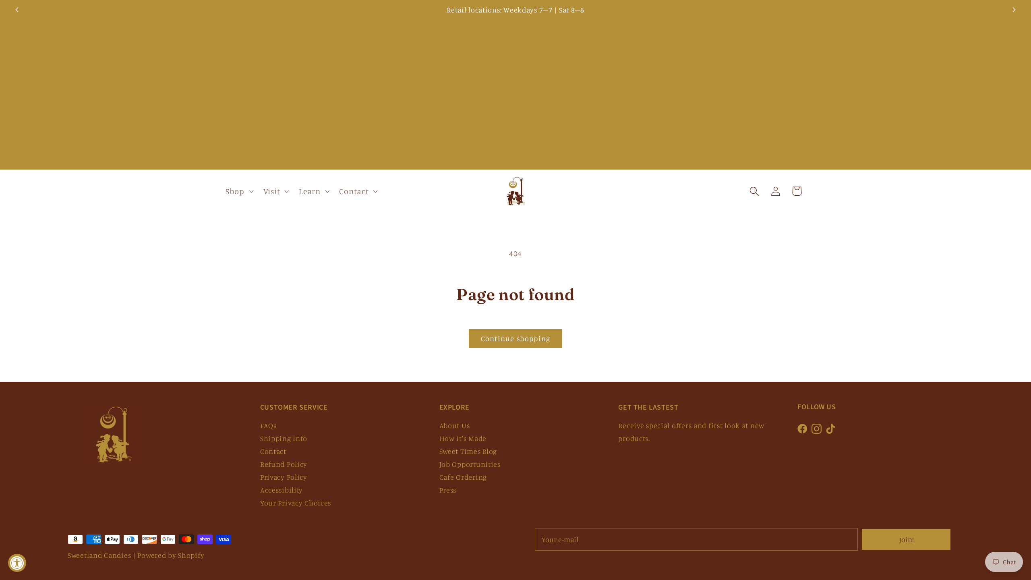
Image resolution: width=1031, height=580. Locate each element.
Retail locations (473, 9)
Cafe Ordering (463, 476)
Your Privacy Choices (295, 502)
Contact (273, 451)
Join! (906, 539)
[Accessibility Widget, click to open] (17, 563)
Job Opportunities (470, 464)
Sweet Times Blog (468, 451)
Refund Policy (283, 464)
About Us (454, 425)
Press (448, 489)
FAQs (268, 425)
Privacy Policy (283, 476)
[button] (239, 191)
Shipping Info (283, 438)
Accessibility (281, 489)
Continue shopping (515, 338)
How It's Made (463, 438)
